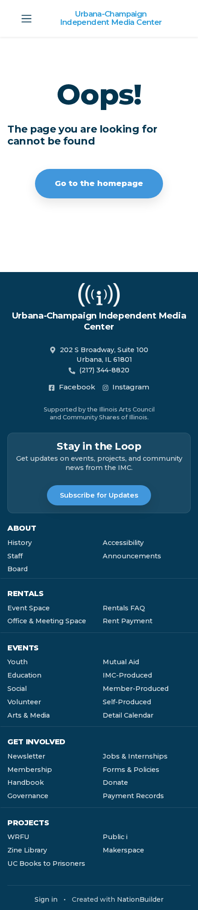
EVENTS (23, 647)
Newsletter (26, 756)
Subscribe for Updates (99, 495)
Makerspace (123, 850)
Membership (29, 769)
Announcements (132, 556)
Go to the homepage (99, 183)
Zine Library (27, 850)
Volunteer (24, 702)
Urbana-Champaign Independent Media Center (111, 18)
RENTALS (25, 593)
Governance (27, 796)
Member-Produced (136, 688)
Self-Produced (127, 702)
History (19, 543)
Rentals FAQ (124, 608)
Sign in (46, 899)
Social (17, 688)
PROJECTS (28, 822)
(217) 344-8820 (104, 370)
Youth (17, 662)
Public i (115, 837)
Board (17, 569)
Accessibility (123, 543)
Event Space (28, 608)
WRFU (18, 837)
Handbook (25, 782)
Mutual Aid (121, 662)
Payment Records (133, 796)
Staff (15, 556)
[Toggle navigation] (26, 19)
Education (24, 675)
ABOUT (21, 528)
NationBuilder (140, 899)
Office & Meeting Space (46, 621)
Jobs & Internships (135, 756)
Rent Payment (127, 621)
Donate (115, 782)
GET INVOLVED (36, 741)
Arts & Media (28, 715)
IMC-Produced (127, 675)
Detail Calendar (128, 715)
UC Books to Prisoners (46, 863)
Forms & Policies (131, 769)
